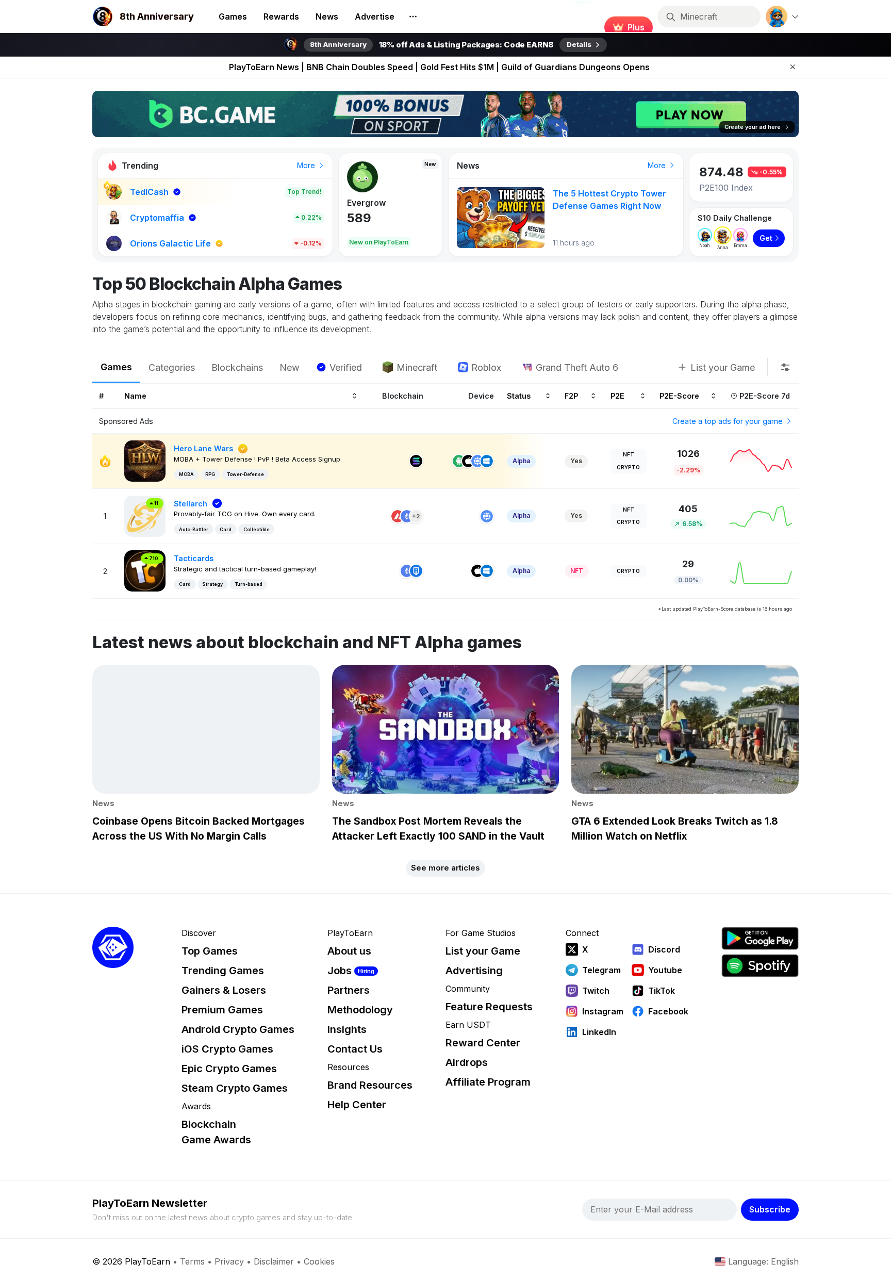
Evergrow (366, 203)
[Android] (459, 461)
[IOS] (468, 461)
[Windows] (487, 461)
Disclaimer (274, 1261)
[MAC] (477, 571)
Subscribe (769, 1209)
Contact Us (355, 1049)
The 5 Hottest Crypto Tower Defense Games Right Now (609, 199)
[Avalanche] (397, 516)
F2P (571, 395)
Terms (192, 1261)
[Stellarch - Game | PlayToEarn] (145, 515)
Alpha (521, 461)
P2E (617, 395)
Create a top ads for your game (728, 421)
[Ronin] (416, 571)
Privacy (229, 1261)
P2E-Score (679, 395)
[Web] (477, 461)
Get (766, 238)
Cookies (319, 1261)
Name (135, 395)
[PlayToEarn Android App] (760, 938)
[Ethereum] (407, 516)
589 (359, 217)
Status (519, 395)
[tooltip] (785, 367)
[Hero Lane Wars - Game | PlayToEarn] (145, 460)
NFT (628, 454)
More (307, 165)
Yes (576, 461)
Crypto (628, 467)
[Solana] (416, 461)
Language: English (763, 1261)
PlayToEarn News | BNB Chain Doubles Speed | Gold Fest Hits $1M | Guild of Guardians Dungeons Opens (439, 67)
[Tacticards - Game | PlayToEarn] (145, 570)
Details (579, 44)
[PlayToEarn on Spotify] (760, 965)
